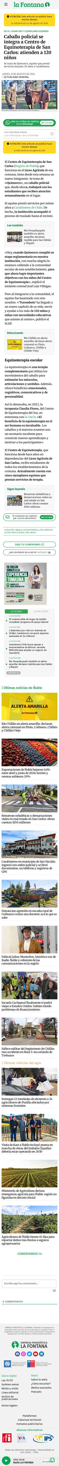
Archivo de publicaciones (10, 1398)
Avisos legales (9, 1405)
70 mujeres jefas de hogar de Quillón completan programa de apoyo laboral (28, 620)
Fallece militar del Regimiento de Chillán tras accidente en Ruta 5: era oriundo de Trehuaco (28, 1052)
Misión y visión (10, 1388)
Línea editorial (10, 1392)
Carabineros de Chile (28, 207)
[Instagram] (23, 1353)
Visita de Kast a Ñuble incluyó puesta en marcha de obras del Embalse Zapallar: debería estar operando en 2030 (27, 1148)
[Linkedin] (41, 1353)
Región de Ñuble (26, 166)
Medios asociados (41, 1387)
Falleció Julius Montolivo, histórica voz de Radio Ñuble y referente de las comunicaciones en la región (29, 960)
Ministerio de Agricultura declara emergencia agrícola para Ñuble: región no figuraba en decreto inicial (29, 1194)
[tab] (16, 611)
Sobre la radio (39, 1379)
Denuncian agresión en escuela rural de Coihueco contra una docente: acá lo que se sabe (29, 914)
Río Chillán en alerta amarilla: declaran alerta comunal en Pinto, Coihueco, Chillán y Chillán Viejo (29, 727)
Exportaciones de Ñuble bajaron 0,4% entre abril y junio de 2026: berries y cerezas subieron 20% (26, 773)
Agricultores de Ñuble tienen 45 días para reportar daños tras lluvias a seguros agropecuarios (28, 1240)
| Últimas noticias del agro (21, 1063)
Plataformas (30, 1415)
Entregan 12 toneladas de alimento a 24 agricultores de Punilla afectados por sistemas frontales (27, 1102)
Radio (34, 1375)
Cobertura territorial (29, 1419)
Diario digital (9, 1375)
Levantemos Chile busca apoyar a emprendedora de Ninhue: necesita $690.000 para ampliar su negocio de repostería (28, 648)
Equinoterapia (30, 530)
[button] (29, 1253)
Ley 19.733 (7, 1380)
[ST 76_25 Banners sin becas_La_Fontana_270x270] (25, 604)
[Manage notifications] (52, 1459)
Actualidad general (16, 77)
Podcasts (36, 1391)
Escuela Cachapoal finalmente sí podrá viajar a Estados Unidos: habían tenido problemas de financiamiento (27, 1006)
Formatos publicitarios (29, 1423)
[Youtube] (35, 1353)
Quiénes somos (10, 1384)
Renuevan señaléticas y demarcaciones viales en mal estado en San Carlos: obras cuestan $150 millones (28, 819)
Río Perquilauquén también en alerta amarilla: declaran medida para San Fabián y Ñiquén (30, 664)
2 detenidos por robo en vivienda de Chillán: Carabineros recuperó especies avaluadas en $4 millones (29, 633)
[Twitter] (29, 1353)
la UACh (30, 417)
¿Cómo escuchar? (41, 1383)
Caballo (18, 530)
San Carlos (30, 532)
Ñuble (22, 532)
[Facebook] (17, 1353)
